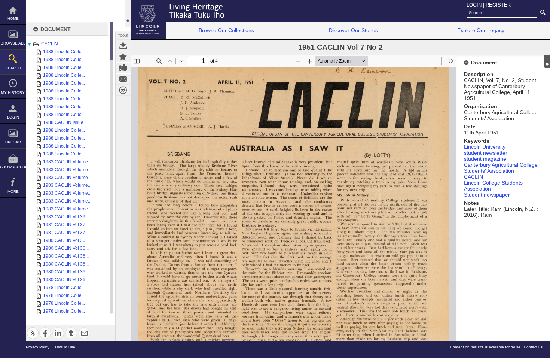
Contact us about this (123, 79)
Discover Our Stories (353, 30)
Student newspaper (487, 195)
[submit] (543, 13)
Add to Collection (123, 56)
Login (13, 117)
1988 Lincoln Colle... (64, 51)
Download (123, 45)
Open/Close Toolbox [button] (128, 13)
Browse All (13, 43)
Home (13, 18)
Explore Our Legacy (480, 30)
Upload (13, 142)
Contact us (533, 347)
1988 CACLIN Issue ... (65, 122)
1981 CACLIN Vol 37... (66, 224)
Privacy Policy (37, 347)
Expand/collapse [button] (547, 61)
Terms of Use (64, 347)
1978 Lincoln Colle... (64, 287)
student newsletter (485, 153)
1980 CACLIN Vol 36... (66, 240)
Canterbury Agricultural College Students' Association (501, 168)
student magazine (485, 159)
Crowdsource (13, 167)
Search (13, 68)
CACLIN (49, 43)
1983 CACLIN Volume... (67, 161)
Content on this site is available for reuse (485, 347)
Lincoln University (484, 147)
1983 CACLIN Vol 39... (66, 216)
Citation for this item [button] (123, 90)
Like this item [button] (123, 67)
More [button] (13, 191)
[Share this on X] (33, 329)
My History (13, 93)
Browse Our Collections (226, 30)
